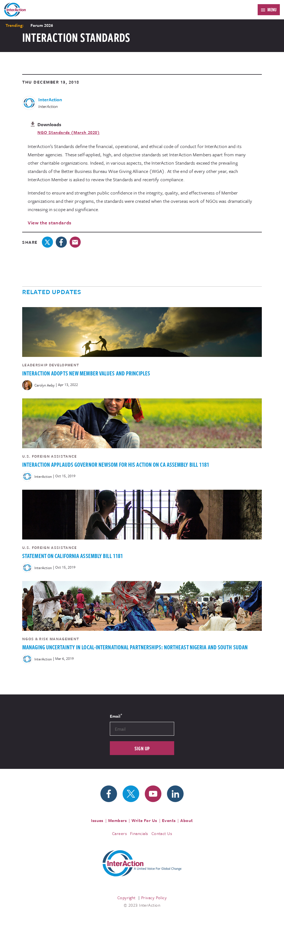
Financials (139, 833)
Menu (272, 9)
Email (116, 715)
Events (169, 820)
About (186, 820)
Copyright (126, 897)
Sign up (142, 748)
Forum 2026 (42, 25)
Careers (119, 833)
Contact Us (161, 833)
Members (117, 820)
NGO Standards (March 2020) (68, 132)
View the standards (50, 222)
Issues (97, 820)
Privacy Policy (154, 897)
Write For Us (144, 820)
